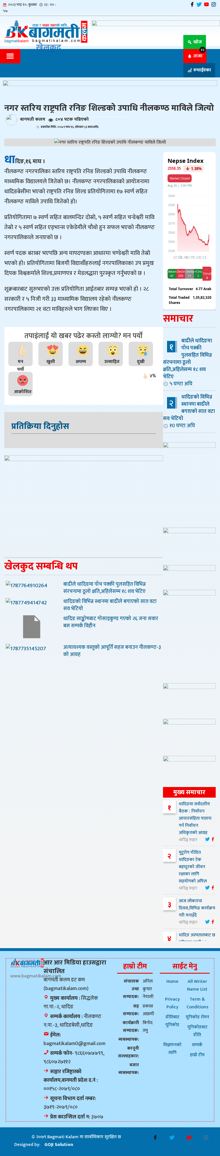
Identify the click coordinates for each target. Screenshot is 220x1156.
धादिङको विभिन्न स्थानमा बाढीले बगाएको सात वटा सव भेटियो (189, 411)
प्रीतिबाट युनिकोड (172, 1021)
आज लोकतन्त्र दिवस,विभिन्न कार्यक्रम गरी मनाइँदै (197, 908)
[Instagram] (213, 4)
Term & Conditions (197, 1003)
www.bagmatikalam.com (35, 976)
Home (172, 981)
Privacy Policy (172, 1003)
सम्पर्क (197, 1045)
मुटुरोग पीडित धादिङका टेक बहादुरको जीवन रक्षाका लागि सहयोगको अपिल (193, 867)
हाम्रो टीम (197, 1055)
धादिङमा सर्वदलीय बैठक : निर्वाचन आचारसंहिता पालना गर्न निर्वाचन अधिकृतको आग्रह (195, 818)
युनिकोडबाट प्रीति (197, 1031)
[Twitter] (199, 4)
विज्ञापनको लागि (172, 1049)
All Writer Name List (197, 985)
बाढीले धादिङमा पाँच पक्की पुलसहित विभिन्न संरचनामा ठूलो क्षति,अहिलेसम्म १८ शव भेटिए (187, 362)
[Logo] (27, 962)
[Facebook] (192, 4)
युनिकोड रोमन (197, 1017)
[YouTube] (206, 4)
